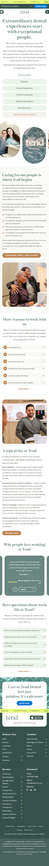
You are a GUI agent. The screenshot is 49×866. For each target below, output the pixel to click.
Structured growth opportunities (20, 382)
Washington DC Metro (35, 742)
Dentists (24, 81)
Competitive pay (14, 347)
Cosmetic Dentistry (9, 800)
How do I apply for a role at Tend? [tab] (18, 652)
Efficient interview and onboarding (21, 368)
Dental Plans (7, 752)
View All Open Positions (24, 114)
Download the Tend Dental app (24, 722)
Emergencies (7, 790)
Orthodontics (7, 807)
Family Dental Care (9, 793)
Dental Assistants (24, 94)
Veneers (5, 786)
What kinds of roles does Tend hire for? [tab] (21, 637)
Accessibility (21, 826)
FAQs (4, 739)
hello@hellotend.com (34, 783)
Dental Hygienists (24, 87)
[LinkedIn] (32, 790)
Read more (23, 574)
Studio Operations (24, 101)
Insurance (6, 760)
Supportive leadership (16, 354)
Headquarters (24, 107)
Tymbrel (42, 834)
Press (4, 749)
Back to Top (28, 830)
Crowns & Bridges (8, 817)
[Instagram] (36, 790)
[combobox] (25, 6)
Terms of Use (32, 826)
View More (23, 389)
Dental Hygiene (8, 777)
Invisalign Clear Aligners (8, 781)
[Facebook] (28, 790)
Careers (5, 756)
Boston (29, 745)
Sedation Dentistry (9, 814)
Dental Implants (8, 797)
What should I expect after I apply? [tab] (19, 665)
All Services (6, 773)
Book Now (41, 6)
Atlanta (29, 749)
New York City (32, 739)
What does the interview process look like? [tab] (22, 658)
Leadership (6, 745)
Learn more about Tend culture (21, 255)
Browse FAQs (11, 533)
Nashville (30, 756)
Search (41, 826)
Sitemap (19, 830)
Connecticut (31, 752)
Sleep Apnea (7, 810)
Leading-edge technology (18, 375)
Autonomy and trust (16, 361)
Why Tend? (4, 2)
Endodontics (7, 804)
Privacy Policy (10, 826)
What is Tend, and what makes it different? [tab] (22, 630)
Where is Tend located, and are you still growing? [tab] (21, 644)
